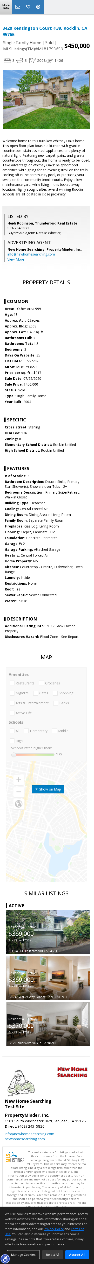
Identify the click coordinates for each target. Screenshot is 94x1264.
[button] (5, 1258)
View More (15, 259)
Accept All (77, 1254)
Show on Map (49, 789)
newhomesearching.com (25, 1138)
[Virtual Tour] (39, 7)
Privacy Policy (54, 1229)
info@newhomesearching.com (31, 254)
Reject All (52, 1254)
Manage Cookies (23, 1254)
